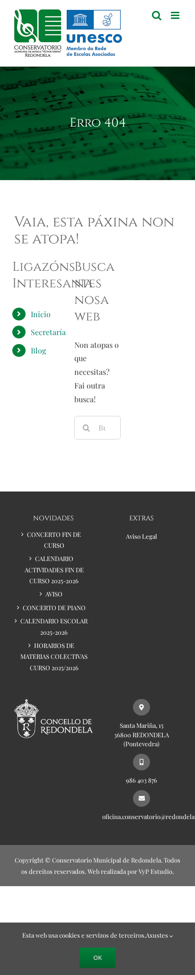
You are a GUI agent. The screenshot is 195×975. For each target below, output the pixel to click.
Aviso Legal (141, 536)
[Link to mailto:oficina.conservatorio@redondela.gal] (141, 798)
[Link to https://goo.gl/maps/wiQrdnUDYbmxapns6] (141, 707)
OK (97, 957)
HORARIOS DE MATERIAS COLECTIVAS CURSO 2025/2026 (54, 656)
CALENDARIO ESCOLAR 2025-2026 (54, 626)
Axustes (157, 935)
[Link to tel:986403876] (141, 762)
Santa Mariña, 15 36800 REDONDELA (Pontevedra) (141, 734)
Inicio (41, 314)
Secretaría (48, 332)
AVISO (53, 594)
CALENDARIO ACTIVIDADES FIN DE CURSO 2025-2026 (54, 569)
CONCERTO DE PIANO (54, 608)
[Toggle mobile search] (156, 15)
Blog (38, 350)
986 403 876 (141, 780)
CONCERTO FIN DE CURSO (54, 539)
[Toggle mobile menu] (176, 15)
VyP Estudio (155, 871)
